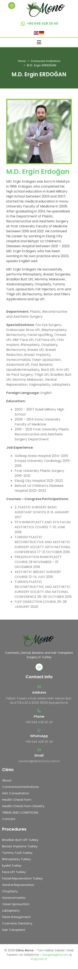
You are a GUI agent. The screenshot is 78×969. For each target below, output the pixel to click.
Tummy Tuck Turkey (17, 852)
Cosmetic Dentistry (17, 923)
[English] (36, 32)
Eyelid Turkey (11, 865)
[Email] (39, 749)
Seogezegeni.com (55, 955)
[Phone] (39, 710)
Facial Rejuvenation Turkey (22, 878)
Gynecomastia (13, 897)
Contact (8, 819)
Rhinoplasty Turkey (16, 859)
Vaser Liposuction (15, 904)
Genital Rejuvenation (18, 885)
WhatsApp (39, 736)
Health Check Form (16, 799)
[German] (42, 32)
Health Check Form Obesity (23, 806)
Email (39, 755)
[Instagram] (11, 5)
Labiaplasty (11, 910)
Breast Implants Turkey (19, 846)
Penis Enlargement (16, 917)
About (7, 780)
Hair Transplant (13, 930)
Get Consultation (15, 793)
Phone (39, 716)
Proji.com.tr (39, 959)
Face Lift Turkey (14, 872)
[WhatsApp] (39, 730)
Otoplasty (10, 891)
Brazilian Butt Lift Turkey (20, 840)
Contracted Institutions (20, 787)
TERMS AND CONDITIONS (20, 812)
